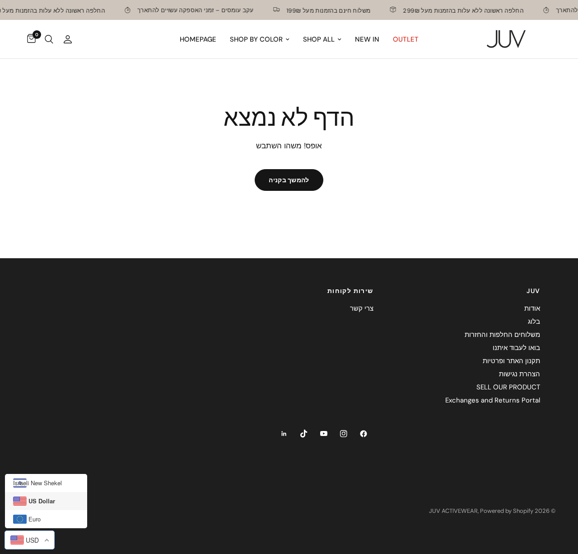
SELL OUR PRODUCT (508, 387)
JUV (533, 291)
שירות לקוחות (350, 291)
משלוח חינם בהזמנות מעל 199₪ (324, 10)
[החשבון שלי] (68, 39)
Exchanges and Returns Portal (492, 400)
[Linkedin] (284, 434)
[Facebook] (363, 434)
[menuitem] (405, 39)
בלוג (534, 321)
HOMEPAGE (198, 39)
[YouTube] (324, 434)
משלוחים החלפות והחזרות (502, 334)
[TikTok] (304, 434)
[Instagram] (344, 434)
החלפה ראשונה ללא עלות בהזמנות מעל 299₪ (459, 10)
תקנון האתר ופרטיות (511, 360)
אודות (532, 308)
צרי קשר (361, 308)
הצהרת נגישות (519, 374)
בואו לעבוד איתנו (516, 347)
